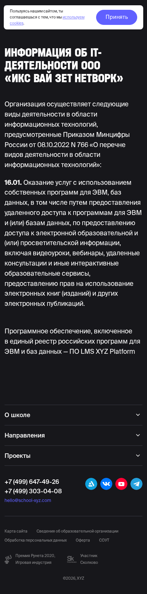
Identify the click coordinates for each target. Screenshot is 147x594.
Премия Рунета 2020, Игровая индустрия (35, 559)
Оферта (83, 540)
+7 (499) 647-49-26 (32, 482)
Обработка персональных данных (36, 540)
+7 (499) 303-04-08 (33, 491)
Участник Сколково (89, 559)
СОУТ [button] (104, 540)
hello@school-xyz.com (28, 500)
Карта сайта (16, 531)
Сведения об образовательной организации (77, 531)
